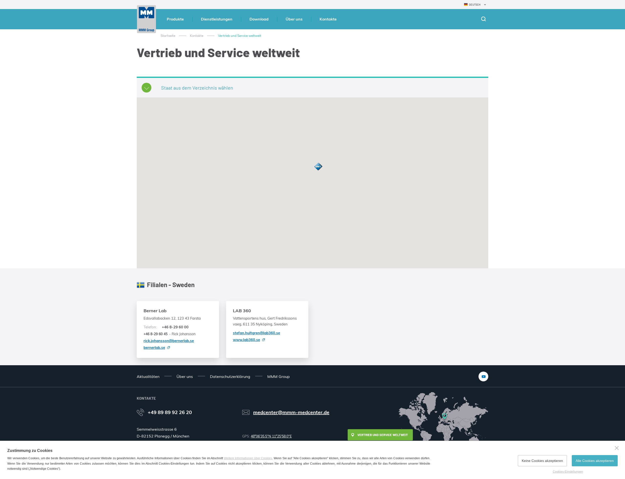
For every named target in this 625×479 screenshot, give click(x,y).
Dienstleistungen (216, 19)
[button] (318, 166)
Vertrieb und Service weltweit (382, 435)
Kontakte (328, 19)
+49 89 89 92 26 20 (170, 412)
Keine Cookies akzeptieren (542, 461)
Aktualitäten (148, 376)
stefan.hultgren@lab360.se (256, 333)
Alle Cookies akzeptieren (595, 461)
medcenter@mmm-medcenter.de (291, 412)
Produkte (175, 19)
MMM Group (278, 376)
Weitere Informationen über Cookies (248, 458)
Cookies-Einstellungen (568, 471)
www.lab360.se (246, 339)
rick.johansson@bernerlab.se (169, 340)
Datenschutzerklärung (230, 376)
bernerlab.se (154, 347)
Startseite (168, 36)
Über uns (294, 19)
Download (259, 19)
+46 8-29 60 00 (166, 327)
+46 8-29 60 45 (155, 334)
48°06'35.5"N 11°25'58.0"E (271, 436)
